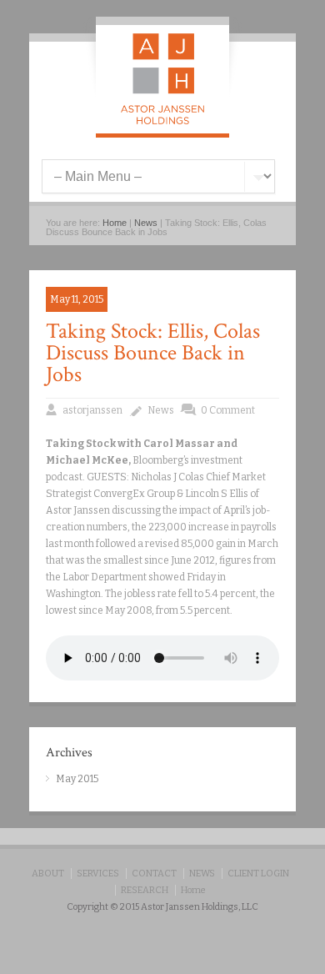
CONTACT (154, 873)
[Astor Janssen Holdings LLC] (162, 121)
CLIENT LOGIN (258, 873)
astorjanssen (92, 410)
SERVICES (98, 873)
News (146, 223)
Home (114, 223)
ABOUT (48, 873)
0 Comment (228, 410)
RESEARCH (144, 890)
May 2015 (77, 779)
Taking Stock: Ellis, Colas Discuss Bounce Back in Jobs (153, 353)
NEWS (202, 873)
